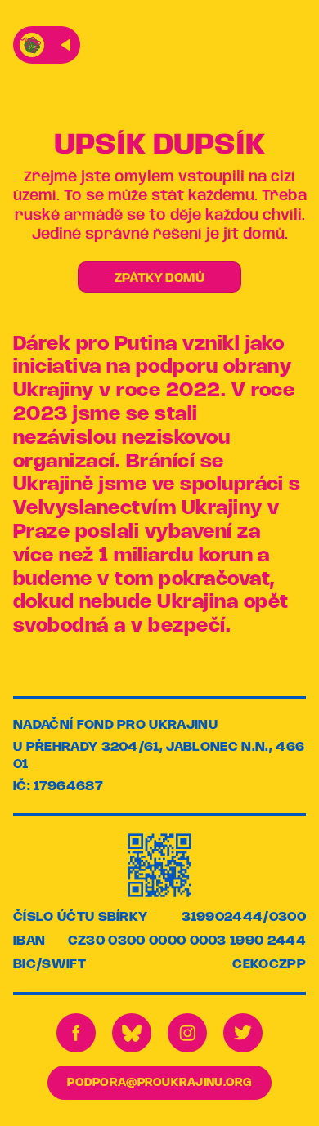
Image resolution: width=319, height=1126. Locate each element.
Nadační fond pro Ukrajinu (115, 725)
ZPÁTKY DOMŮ (159, 278)
